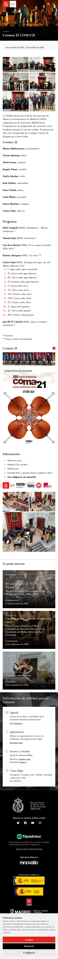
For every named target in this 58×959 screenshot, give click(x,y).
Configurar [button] (29, 952)
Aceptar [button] (29, 939)
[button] (48, 4)
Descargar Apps (16, 743)
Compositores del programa (18, 370)
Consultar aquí (24, 759)
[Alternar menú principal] (54, 4)
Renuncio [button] (29, 946)
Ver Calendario (16, 723)
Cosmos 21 (10, 348)
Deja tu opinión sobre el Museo (29, 849)
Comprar (23, 762)
